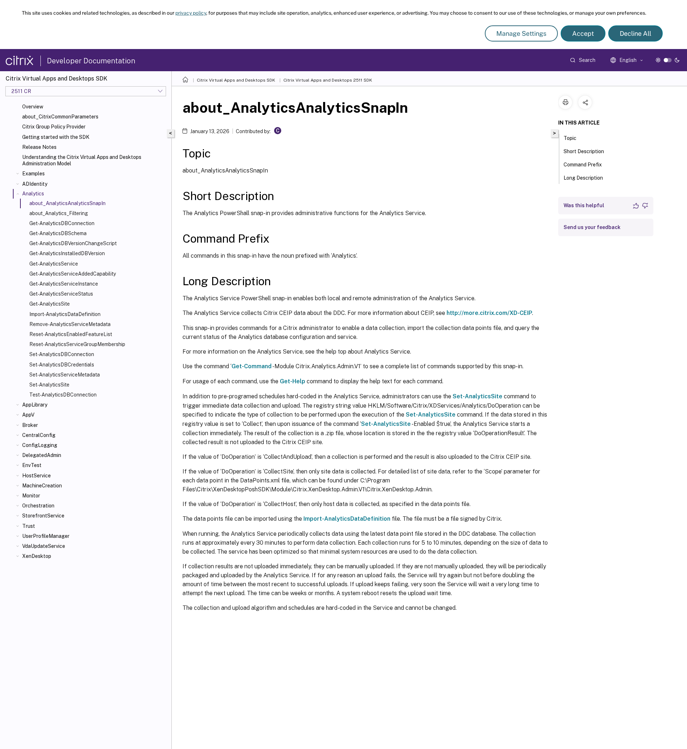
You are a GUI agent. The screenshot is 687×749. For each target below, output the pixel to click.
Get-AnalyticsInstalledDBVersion (67, 253)
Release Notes (39, 147)
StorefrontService (43, 516)
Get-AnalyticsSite (49, 304)
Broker (30, 425)
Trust (28, 526)
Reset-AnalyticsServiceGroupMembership (77, 344)
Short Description (584, 151)
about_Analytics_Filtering (58, 213)
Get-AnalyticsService (53, 264)
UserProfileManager (45, 536)
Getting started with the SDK (55, 137)
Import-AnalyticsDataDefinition (65, 314)
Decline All (635, 33)
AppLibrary (34, 405)
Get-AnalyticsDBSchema (58, 233)
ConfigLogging (39, 445)
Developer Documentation (91, 61)
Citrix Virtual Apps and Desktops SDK (236, 80)
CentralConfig (38, 435)
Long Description (583, 178)
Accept (583, 33)
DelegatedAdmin (41, 455)
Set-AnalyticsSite (49, 385)
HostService (36, 475)
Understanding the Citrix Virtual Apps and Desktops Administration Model (81, 160)
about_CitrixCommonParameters (60, 117)
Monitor (31, 495)
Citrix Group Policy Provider (54, 127)
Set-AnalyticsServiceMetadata (64, 375)
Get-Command (252, 366)
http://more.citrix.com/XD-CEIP (489, 313)
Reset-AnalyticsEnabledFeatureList (70, 334)
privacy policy (190, 13)
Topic (570, 138)
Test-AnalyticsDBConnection (63, 395)
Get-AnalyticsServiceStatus (61, 294)
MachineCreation (42, 485)
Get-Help (292, 381)
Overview (32, 107)
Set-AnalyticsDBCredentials (61, 365)
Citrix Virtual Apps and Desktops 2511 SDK (327, 80)
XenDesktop (36, 556)
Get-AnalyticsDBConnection (61, 223)
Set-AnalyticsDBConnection (61, 354)
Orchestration (38, 506)
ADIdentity (34, 184)
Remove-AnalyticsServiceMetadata (70, 324)
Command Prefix (583, 164)
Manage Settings (521, 33)
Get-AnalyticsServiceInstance (63, 284)
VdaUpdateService (43, 546)
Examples (33, 173)
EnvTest (32, 465)
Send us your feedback (592, 227)
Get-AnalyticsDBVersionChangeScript (73, 243)
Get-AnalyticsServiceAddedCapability (72, 274)
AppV (28, 415)
